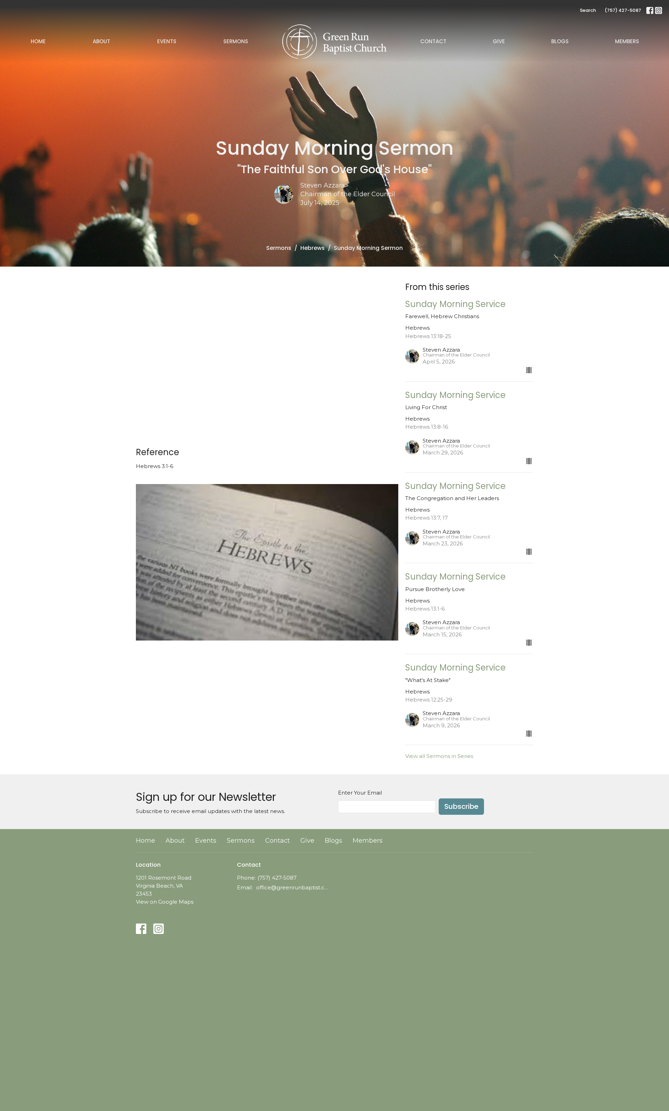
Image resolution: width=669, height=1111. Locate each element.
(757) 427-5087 (623, 10)
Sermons (235, 41)
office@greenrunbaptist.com (293, 887)
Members (627, 41)
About (101, 41)
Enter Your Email (360, 792)
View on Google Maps (164, 901)
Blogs (560, 41)
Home (38, 41)
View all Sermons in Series (439, 756)
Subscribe (461, 806)
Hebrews (312, 248)
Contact (433, 41)
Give (499, 41)
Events (166, 41)
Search (588, 10)
